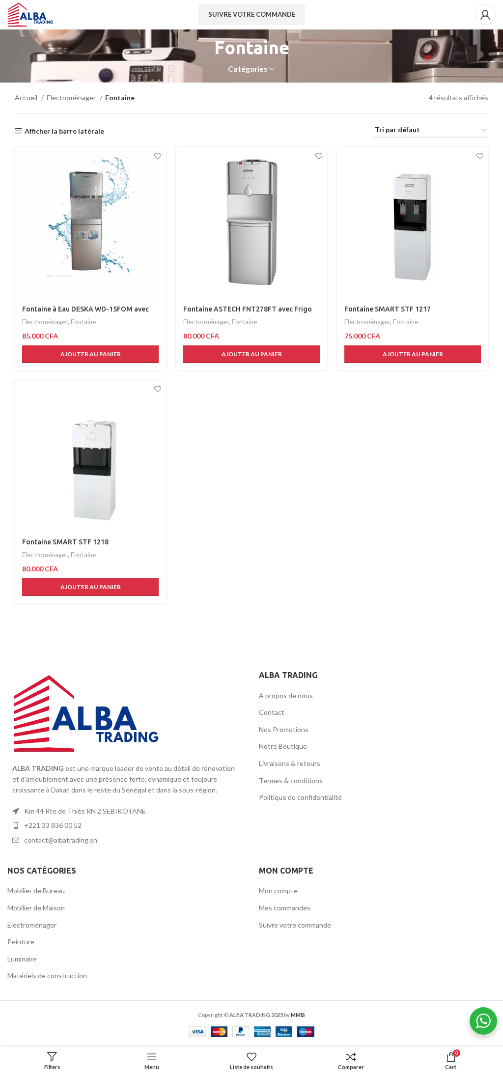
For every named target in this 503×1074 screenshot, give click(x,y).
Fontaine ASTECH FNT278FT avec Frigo (247, 309)
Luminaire (22, 959)
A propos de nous (286, 695)
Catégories (247, 69)
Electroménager (72, 97)
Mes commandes (284, 908)
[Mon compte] (485, 15)
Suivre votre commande (251, 14)
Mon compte (278, 890)
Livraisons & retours (289, 763)
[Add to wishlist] (157, 156)
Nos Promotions (283, 729)
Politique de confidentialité (300, 797)
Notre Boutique (283, 746)
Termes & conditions (291, 780)
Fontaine (83, 322)
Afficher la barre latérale (64, 131)
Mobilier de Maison (36, 908)
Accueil (27, 97)
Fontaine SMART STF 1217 (387, 309)
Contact (271, 712)
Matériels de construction (47, 975)
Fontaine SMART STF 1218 (65, 542)
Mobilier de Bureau (36, 890)
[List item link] (125, 811)
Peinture (20, 941)
